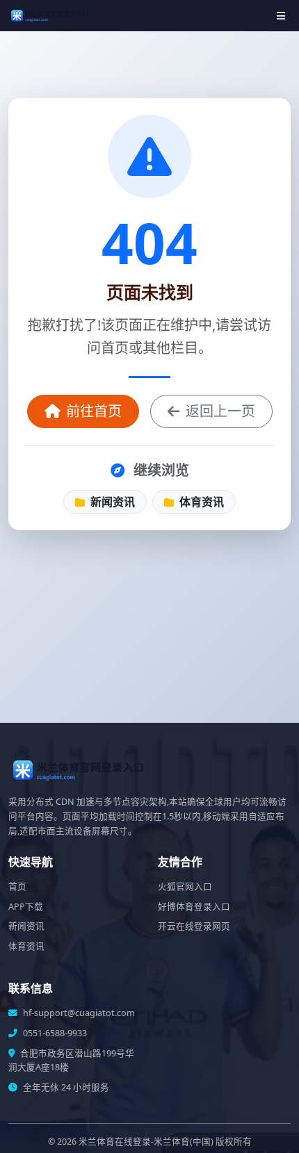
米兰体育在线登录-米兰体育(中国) (146, 1141)
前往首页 (94, 411)
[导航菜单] (281, 16)
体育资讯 (200, 501)
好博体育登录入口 (194, 907)
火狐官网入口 (185, 886)
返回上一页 (220, 411)
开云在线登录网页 (194, 926)
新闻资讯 (111, 501)
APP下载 (25, 907)
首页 (17, 886)
